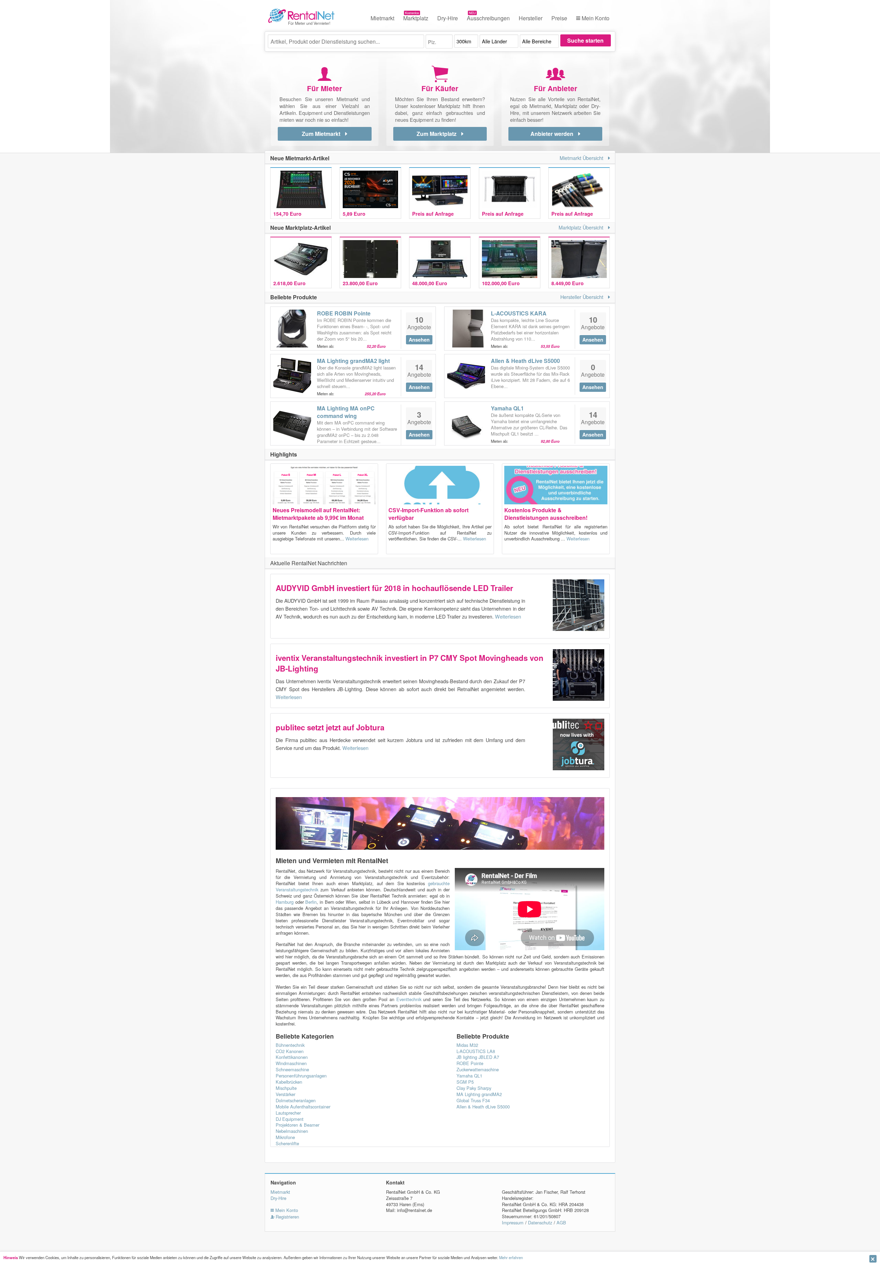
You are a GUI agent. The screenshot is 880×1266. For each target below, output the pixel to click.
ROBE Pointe (469, 1063)
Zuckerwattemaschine (477, 1069)
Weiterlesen (356, 538)
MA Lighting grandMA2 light (353, 361)
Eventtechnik (408, 999)
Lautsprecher (288, 1112)
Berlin (311, 902)
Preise (559, 18)
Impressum (513, 1222)
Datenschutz (540, 1222)
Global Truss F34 (473, 1100)
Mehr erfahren (511, 1257)
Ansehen (419, 339)
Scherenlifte (287, 1143)
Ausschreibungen (488, 18)
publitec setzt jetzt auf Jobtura (330, 727)
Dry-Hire (447, 18)
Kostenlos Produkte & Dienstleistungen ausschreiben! (545, 514)
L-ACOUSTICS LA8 (475, 1051)
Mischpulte (286, 1088)
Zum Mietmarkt (322, 134)
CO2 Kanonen (290, 1051)
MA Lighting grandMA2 (479, 1094)
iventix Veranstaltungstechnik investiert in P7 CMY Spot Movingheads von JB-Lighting (409, 663)
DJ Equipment (290, 1119)
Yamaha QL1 (507, 408)
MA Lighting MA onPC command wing (346, 412)
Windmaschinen (291, 1063)
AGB (561, 1222)
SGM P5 (465, 1082)
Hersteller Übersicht (582, 296)
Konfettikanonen (292, 1057)
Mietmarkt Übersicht (582, 157)
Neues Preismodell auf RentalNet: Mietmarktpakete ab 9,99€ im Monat (318, 514)
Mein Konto (594, 18)
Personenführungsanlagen (301, 1075)
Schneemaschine (292, 1069)
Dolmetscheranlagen (296, 1100)
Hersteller (530, 18)
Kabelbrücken (289, 1082)
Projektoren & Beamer (297, 1125)
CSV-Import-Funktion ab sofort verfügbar (428, 514)
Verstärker (285, 1094)
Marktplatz (415, 18)
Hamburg (285, 902)
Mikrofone (285, 1137)
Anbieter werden (552, 134)
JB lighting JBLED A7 (477, 1057)
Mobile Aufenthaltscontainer (303, 1106)
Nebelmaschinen (292, 1131)
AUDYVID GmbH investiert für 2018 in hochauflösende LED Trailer (394, 587)
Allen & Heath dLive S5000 (525, 361)
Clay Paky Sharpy (473, 1088)
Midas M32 (467, 1045)
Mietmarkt (382, 18)
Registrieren (286, 1216)
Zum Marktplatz (437, 134)
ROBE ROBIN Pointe (344, 313)
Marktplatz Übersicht (582, 227)
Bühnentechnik (290, 1045)
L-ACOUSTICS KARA (519, 313)
